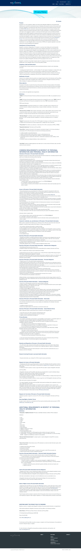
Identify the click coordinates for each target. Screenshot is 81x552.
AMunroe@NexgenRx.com (26, 517)
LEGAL (69, 549)
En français (58, 21)
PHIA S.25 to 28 (30, 402)
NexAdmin (52, 539)
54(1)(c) (55, 488)
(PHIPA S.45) (26, 29)
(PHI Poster (41, 485)
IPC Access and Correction (43, 389)
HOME (53, 4)
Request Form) (46, 365)
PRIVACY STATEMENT (65, 549)
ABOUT (57, 4)
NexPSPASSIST (53, 542)
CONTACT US (68, 4)
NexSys (52, 536)
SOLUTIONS (61, 4)
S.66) (23, 402)
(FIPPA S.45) (52, 194)
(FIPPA (20, 402)
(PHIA (53, 488)
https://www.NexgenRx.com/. (24, 529)
